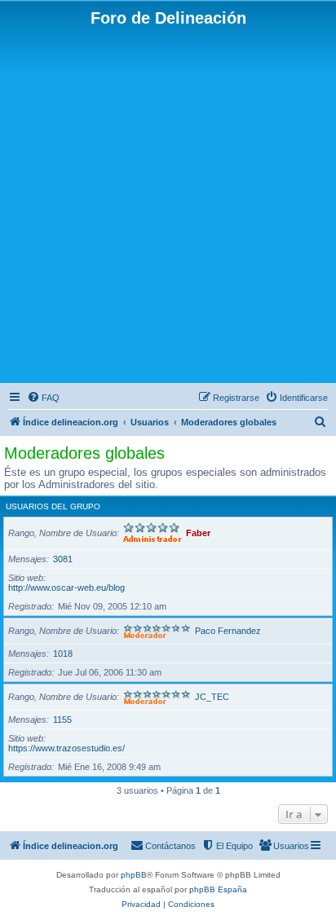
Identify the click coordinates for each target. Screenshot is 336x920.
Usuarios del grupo (53, 506)
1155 (62, 719)
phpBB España (218, 889)
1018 (63, 653)
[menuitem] (43, 397)
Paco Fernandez (228, 631)
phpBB (134, 874)
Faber (198, 533)
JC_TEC (212, 697)
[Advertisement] (168, 204)
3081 (63, 559)
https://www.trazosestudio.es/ (66, 748)
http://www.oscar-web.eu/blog (66, 587)
